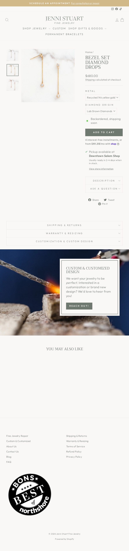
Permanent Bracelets (64, 34)
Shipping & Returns (64, 225)
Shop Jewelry (35, 28)
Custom (59, 28)
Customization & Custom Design (64, 241)
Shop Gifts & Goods (86, 28)
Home (88, 52)
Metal (90, 91)
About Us (11, 446)
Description (104, 180)
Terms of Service (75, 446)
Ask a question (104, 188)
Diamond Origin (99, 104)
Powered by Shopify (64, 539)
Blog (8, 456)
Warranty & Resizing (64, 233)
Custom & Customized (18, 441)
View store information (101, 168)
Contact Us (12, 451)
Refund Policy (74, 451)
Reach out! (79, 305)
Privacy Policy (74, 456)
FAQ (8, 461)
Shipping (90, 79)
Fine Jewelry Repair (17, 435)
